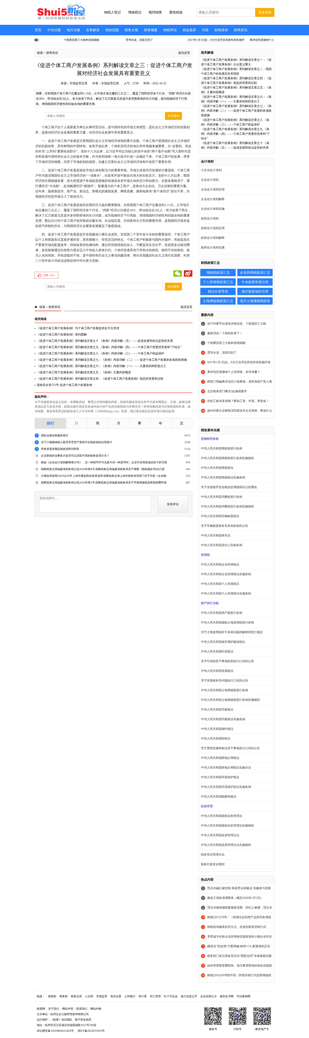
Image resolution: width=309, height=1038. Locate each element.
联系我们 (81, 1008)
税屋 (40, 52)
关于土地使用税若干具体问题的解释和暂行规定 (232, 632)
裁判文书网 (227, 996)
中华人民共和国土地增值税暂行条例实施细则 (230, 699)
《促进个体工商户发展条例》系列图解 (62, 334)
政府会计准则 (210, 218)
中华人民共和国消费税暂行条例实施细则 (227, 506)
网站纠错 (95, 1008)
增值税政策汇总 (218, 272)
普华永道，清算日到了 (116, 39)
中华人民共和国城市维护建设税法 (223, 641)
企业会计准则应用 (212, 189)
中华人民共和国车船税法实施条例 (223, 719)
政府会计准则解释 (212, 237)
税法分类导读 (218, 291)
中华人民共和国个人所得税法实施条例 (226, 593)
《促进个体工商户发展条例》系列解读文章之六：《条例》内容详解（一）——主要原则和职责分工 (101, 366)
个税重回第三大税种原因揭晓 (59, 39)
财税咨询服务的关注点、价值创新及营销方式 (236, 926)
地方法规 (73, 30)
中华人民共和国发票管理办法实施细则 (226, 845)
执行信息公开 (189, 996)
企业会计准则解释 (212, 199)
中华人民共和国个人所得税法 (220, 583)
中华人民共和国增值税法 (217, 467)
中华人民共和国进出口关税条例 (221, 545)
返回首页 (184, 52)
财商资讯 (240, 30)
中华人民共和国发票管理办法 (220, 835)
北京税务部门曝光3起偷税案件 (227, 391)
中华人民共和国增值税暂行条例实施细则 (227, 458)
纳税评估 (170, 30)
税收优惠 (112, 30)
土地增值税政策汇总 (218, 301)
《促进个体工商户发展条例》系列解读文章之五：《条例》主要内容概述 (84, 372)
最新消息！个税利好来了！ (225, 333)
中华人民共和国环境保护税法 (220, 777)
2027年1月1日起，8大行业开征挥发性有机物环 (193, 39)
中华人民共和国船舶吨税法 (218, 796)
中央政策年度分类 (255, 282)
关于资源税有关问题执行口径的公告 (224, 680)
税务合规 (131, 30)
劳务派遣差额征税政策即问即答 (60, 448)
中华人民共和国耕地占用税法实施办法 (226, 767)
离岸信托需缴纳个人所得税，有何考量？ (251, 39)
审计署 (143, 996)
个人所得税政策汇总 (218, 282)
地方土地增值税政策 (255, 301)
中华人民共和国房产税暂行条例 (221, 612)
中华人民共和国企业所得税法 (220, 564)
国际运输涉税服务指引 (54, 435)
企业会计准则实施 (212, 208)
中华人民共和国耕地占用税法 (220, 757)
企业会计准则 (210, 179)
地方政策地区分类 (255, 291)
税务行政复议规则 (212, 864)
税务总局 (76, 996)
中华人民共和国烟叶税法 (217, 728)
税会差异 (189, 30)
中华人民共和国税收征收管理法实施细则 (227, 825)
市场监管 (101, 996)
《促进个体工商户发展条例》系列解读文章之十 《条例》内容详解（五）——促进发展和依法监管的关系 (105, 340)
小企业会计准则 (211, 170)
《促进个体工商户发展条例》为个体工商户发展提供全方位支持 (78, 328)
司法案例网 (243, 996)
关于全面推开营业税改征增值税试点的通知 (229, 487)
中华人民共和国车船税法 (217, 709)
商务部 (63, 996)
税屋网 (41, 1008)
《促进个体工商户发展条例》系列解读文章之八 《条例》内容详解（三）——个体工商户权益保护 (100, 353)
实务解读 (92, 30)
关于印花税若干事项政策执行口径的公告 (227, 661)
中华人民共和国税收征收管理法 (221, 815)
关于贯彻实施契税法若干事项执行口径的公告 (230, 748)
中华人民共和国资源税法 (217, 670)
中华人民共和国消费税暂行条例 (221, 496)
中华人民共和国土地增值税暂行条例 (224, 690)
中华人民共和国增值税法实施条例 (223, 477)
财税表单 (221, 30)
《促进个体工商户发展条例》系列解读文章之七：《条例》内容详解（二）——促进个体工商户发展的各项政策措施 (112, 359)
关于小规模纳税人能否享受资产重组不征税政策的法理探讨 (76, 442)
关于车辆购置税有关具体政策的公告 (224, 525)
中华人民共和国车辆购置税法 (220, 516)
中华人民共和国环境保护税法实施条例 (226, 786)
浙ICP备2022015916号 (91, 1030)
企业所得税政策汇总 (255, 272)
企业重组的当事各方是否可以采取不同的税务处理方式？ (75, 455)
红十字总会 (171, 996)
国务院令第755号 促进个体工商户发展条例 (64, 385)
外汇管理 (155, 996)
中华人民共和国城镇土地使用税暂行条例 (227, 622)
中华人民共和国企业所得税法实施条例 (226, 574)
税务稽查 (150, 30)
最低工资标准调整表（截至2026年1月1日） (235, 897)
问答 (205, 30)
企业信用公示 (208, 996)
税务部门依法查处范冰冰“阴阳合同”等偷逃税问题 (239, 955)
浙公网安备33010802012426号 (55, 1030)
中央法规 (54, 30)
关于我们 (53, 1008)
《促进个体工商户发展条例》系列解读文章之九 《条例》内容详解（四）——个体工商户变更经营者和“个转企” (109, 347)
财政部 (52, 996)
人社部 (89, 996)
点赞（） (49, 275)
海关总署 (115, 996)
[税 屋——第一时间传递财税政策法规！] (60, 18)
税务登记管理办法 (212, 854)
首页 (38, 30)
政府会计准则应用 (212, 228)
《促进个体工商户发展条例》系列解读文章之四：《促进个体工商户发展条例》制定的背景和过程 (100, 378)
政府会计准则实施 (212, 247)
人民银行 (129, 996)
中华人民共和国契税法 (215, 738)
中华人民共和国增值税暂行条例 (221, 448)
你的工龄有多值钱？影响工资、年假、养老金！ (238, 401)
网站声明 (67, 1008)
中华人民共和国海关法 (215, 535)
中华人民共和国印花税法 (217, 651)
